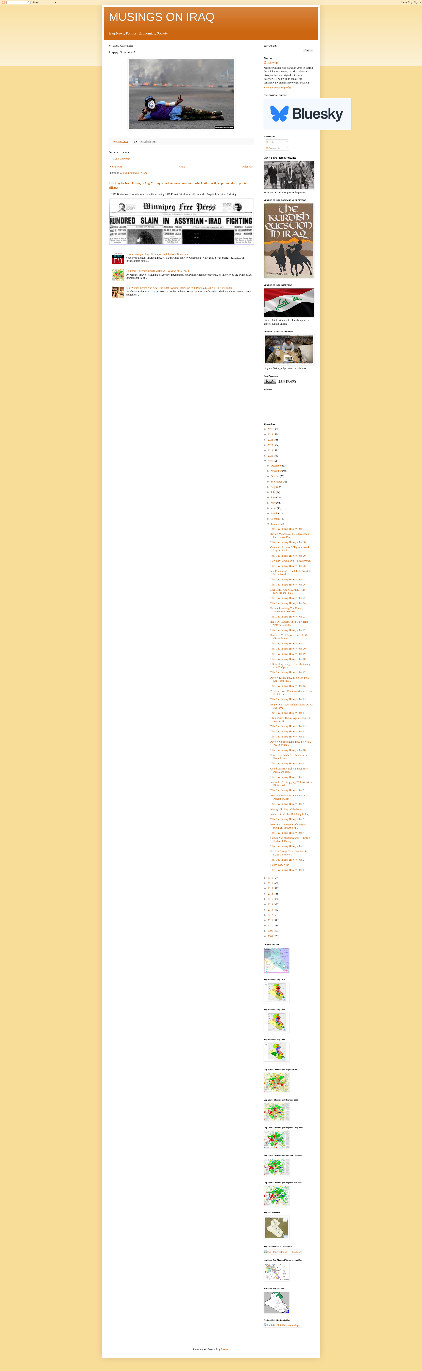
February (276, 518)
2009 (271, 930)
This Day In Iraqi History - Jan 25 (288, 598)
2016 (271, 893)
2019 (271, 877)
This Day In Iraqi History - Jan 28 (288, 566)
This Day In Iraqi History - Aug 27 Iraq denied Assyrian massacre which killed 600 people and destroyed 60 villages (178, 185)
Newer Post (116, 166)
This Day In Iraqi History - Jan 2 (287, 859)
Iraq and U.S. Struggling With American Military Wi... (291, 783)
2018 (271, 883)
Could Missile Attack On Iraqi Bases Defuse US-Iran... (289, 770)
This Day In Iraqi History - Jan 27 (288, 579)
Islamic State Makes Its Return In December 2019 (287, 797)
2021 (271, 455)
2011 (271, 920)
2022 (271, 450)
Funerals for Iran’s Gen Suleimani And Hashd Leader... (290, 756)
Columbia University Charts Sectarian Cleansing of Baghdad (157, 270)
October (275, 476)
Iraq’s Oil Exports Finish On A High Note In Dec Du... (289, 623)
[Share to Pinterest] (154, 141)
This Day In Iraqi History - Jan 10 (288, 750)
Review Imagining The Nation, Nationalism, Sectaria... (286, 609)
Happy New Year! (279, 864)
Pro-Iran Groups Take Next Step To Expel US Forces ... (288, 853)
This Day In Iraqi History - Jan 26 (288, 584)
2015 (271, 899)
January (275, 524)
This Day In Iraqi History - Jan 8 (287, 777)
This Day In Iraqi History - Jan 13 (288, 726)
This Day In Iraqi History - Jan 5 (287, 819)
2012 (271, 915)
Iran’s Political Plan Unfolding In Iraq (289, 814)
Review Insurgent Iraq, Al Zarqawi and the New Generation (157, 254)
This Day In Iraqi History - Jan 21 (288, 643)
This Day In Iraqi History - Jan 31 (288, 528)
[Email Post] (135, 141)
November (276, 470)
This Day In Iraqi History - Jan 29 (288, 555)
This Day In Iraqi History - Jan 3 (287, 846)
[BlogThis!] (145, 141)
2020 (271, 461)
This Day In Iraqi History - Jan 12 (288, 731)
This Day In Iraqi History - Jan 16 (288, 685)
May (273, 502)
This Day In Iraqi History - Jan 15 (288, 699)
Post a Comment (121, 158)
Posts (271, 142)
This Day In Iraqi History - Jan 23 (288, 616)
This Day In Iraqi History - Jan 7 (287, 790)
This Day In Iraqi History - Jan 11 (288, 736)
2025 (271, 434)
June (273, 497)
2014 (271, 904)
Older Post (247, 166)
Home (182, 166)
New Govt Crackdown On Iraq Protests (290, 560)
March (274, 513)
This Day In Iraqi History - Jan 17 (288, 672)
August (275, 486)
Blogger (225, 1349)
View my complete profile (277, 87)
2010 (271, 925)
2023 (271, 445)
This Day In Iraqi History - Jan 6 (287, 803)
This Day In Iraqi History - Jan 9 (287, 763)
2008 (271, 936)
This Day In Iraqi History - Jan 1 (287, 869)
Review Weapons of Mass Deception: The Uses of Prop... (290, 535)
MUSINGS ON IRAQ (161, 16)
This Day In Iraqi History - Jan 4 (287, 832)
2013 (271, 909)
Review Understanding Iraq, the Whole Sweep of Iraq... (290, 743)
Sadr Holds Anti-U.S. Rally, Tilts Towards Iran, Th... (287, 591)
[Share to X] (148, 141)
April (274, 508)
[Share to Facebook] (151, 141)
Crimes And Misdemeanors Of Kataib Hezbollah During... (290, 839)
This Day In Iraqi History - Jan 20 (288, 648)
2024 (271, 439)
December (276, 465)
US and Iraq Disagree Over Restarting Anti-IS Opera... (290, 665)
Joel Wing (272, 63)
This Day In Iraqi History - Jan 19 (288, 653)
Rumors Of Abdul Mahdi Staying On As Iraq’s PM (291, 706)
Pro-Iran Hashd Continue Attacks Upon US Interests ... (291, 692)
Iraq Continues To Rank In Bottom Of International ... (290, 572)
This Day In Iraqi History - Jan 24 (288, 603)
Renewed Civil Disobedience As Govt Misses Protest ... (290, 636)
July (273, 492)
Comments (274, 148)
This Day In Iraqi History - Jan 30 (288, 542)
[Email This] (141, 141)
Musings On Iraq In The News (286, 809)
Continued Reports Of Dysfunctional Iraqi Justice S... (289, 548)
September (277, 481)
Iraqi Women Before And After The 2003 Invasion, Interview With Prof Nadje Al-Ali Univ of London (179, 287)
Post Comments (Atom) (135, 172)
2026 (271, 429)
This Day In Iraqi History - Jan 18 (288, 659)
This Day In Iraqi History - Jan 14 (288, 712)
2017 (271, 888)
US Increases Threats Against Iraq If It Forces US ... (290, 719)
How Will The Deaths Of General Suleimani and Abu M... (288, 826)
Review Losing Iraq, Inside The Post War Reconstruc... (289, 679)
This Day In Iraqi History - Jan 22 (288, 630)
